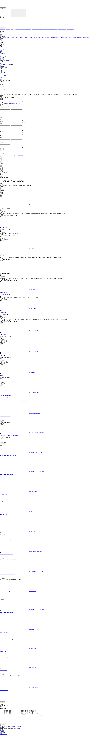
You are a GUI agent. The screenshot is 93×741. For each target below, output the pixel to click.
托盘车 (72, 29)
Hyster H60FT (3, 594)
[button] (46, 22)
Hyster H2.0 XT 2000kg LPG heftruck (8, 455)
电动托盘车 (41, 29)
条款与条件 (2, 726)
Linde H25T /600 (3, 514)
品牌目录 (19, 726)
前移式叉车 (37, 29)
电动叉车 (25, 29)
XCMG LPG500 (3, 292)
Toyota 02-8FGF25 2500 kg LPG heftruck (9, 435)
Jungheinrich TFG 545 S (5, 395)
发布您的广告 (2, 240)
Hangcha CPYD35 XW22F (5, 416)
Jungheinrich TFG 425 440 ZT (6, 554)
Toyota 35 (2, 206)
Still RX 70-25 (3, 651)
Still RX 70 (2, 713)
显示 (1, 176)
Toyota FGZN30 (3, 227)
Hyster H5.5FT (3, 375)
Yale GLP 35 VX (3, 670)
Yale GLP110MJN (4, 690)
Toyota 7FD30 (3, 251)
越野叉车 (53, 29)
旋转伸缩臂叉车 (49, 29)
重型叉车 (44, 29)
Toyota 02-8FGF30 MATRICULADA (7, 574)
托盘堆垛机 (29, 29)
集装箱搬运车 (69, 29)
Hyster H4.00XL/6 (4, 632)
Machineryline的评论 (14, 726)
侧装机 (56, 29)
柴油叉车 (22, 29)
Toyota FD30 (3, 312)
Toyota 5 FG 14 (3, 494)
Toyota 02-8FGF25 (4, 334)
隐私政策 (5, 726)
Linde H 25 (2, 534)
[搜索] (18, 13)
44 (3, 704)
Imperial (3, 724)
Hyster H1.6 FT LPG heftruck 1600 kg (8, 474)
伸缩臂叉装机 (18, 29)
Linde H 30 (2, 710)
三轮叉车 (33, 29)
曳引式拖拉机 (64, 29)
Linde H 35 (2, 712)
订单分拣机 (60, 29)
